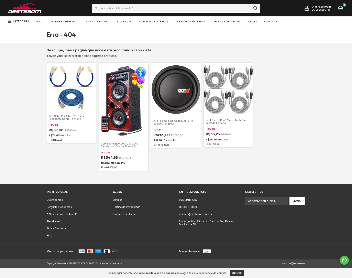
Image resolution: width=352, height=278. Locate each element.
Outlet (252, 21)
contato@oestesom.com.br (195, 214)
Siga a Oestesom (57, 228)
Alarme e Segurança (64, 21)
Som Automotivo (97, 21)
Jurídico (117, 199)
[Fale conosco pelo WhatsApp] (344, 260)
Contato (270, 21)
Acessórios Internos (154, 21)
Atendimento (54, 221)
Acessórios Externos (191, 21)
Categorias (21, 21)
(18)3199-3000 (188, 206)
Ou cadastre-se (321, 9)
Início (40, 21)
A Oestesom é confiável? (62, 214)
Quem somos (55, 199)
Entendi (237, 273)
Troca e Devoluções (125, 214)
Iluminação (124, 21)
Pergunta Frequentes (59, 206)
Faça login (324, 6)
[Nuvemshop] (292, 264)
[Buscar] (255, 8)
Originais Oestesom (226, 21)
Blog (49, 235)
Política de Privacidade (126, 206)
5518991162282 (188, 199)
